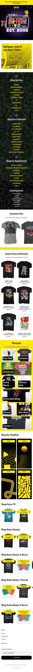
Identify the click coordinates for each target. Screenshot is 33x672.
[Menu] (2, 7)
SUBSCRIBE (16, 657)
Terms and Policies (16, 668)
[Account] (27, 7)
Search (3, 633)
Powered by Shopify (22, 664)
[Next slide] (30, 232)
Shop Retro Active (14, 664)
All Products (4, 636)
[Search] (5, 7)
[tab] (16, 45)
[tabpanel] (16, 56)
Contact (3, 639)
